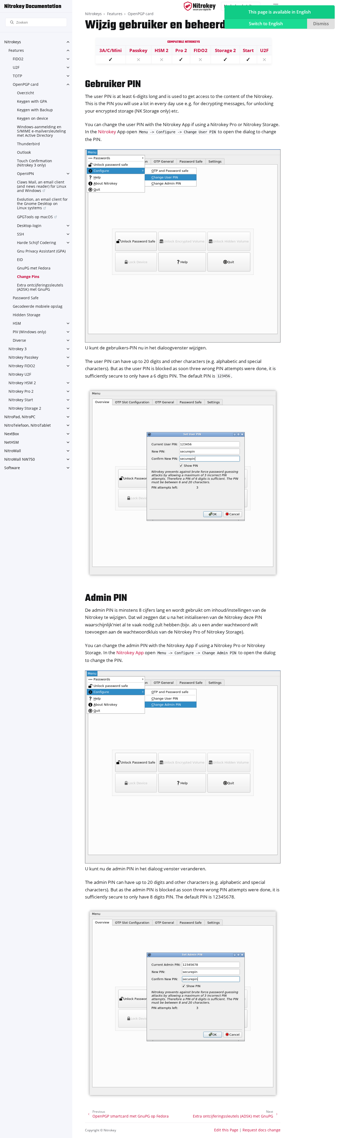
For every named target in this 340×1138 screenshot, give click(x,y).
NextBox (11, 433)
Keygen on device (32, 118)
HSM (17, 323)
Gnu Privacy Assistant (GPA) (41, 251)
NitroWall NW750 (19, 459)
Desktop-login (29, 225)
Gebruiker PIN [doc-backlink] (113, 84)
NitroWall (12, 450)
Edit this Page (226, 1129)
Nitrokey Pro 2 (20, 391)
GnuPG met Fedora (33, 268)
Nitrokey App (130, 652)
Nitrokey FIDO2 (21, 365)
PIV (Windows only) (29, 331)
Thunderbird (28, 143)
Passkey (138, 50)
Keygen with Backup (35, 109)
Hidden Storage (26, 314)
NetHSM (11, 442)
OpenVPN (25, 173)
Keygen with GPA (32, 101)
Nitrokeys (12, 41)
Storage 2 (225, 50)
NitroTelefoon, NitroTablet (27, 425)
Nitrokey (107, 132)
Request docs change (261, 1129)
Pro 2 (181, 50)
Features (16, 50)
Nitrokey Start (20, 399)
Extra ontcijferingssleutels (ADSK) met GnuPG (40, 287)
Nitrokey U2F (19, 374)
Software (12, 467)
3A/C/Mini (110, 50)
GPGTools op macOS (35, 216)
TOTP (17, 75)
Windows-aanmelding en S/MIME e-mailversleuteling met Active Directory (41, 131)
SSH (20, 234)
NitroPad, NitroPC (19, 416)
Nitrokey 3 (17, 348)
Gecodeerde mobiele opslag (37, 306)
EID (20, 259)
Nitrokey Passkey (23, 357)
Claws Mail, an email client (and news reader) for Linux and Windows (41, 186)
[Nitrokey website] (200, 6)
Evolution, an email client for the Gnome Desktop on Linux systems (42, 203)
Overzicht (25, 92)
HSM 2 (161, 50)
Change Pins (28, 276)
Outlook (24, 152)
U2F (16, 67)
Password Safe (26, 297)
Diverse (19, 340)
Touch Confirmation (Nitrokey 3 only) (34, 163)
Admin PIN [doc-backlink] (106, 598)
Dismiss (321, 24)
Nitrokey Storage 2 (24, 408)
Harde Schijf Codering (36, 242)
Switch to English (266, 24)
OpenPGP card (26, 84)
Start (248, 50)
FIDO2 (18, 58)
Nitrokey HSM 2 (22, 382)
